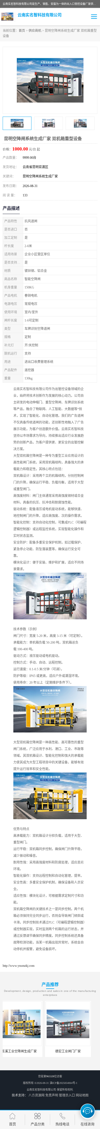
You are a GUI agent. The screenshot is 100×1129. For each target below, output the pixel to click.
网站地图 (82, 1095)
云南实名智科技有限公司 (41, 1089)
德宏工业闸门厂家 (25, 1051)
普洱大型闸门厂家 (74, 1051)
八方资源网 (37, 1095)
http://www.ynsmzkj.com (18, 966)
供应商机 (35, 31)
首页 (22, 31)
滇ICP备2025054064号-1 (63, 1083)
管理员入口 (67, 1095)
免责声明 (51, 1095)
